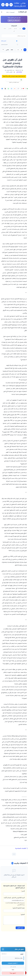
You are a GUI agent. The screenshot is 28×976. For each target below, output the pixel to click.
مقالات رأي (10, 28)
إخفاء (13, 969)
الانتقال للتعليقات (12, 963)
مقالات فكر (15, 28)
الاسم (23, 891)
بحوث (20, 28)
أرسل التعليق (20, 927)
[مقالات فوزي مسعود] (11, 4)
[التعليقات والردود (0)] (18, 88)
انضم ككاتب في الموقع (14, 20)
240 (12, 49)
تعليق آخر (12, 967)
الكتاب (14, 31)
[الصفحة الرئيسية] (3, 4)
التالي (7, 49)
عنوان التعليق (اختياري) (19, 908)
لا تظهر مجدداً (13, 973)
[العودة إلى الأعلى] (14, 854)
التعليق (22, 914)
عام (23, 28)
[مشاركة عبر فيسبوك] (2, 88)
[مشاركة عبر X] (5, 88)
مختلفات (5, 28)
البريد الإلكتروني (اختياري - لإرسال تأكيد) (14, 901)
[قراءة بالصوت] (15, 88)
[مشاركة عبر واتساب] (8, 88)
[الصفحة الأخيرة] (3, 49)
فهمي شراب (9, 72)
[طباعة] (12, 88)
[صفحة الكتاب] (7, 4)
